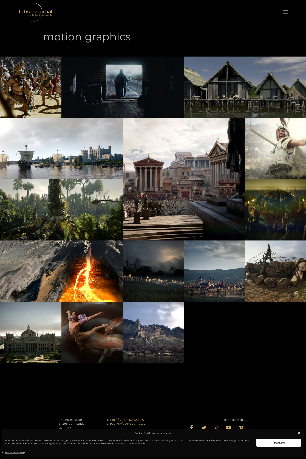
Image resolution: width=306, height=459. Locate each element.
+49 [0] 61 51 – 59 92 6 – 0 (127, 420)
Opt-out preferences (14, 452)
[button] (299, 433)
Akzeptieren (278, 442)
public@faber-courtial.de (127, 424)
